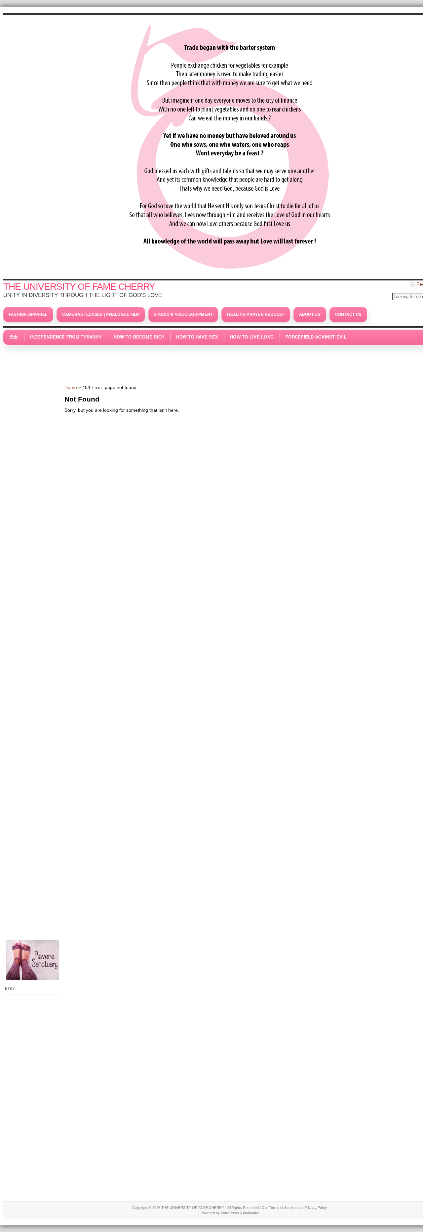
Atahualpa (251, 1213)
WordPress (230, 1213)
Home (70, 387)
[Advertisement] (229, 361)
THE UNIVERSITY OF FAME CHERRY (79, 286)
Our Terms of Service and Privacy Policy (294, 1208)
